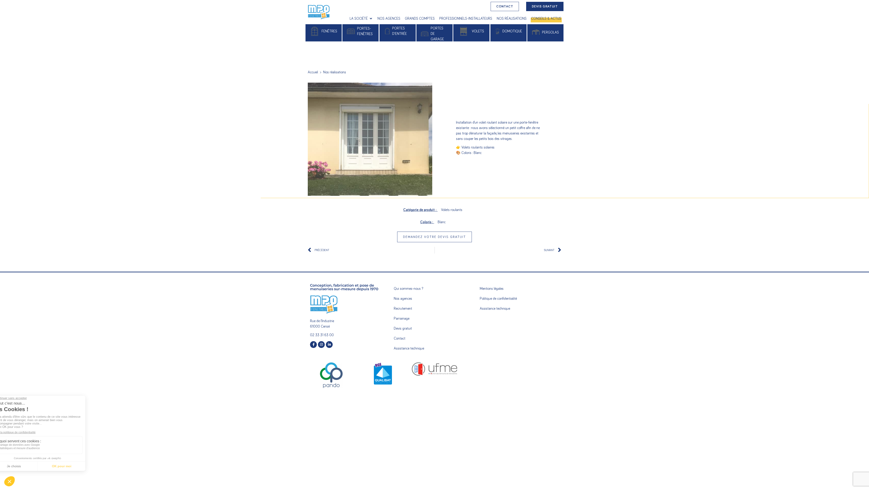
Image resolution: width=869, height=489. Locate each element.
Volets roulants (451, 210)
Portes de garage (437, 33)
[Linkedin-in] (329, 344)
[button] (361, 18)
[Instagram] (321, 344)
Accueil (313, 72)
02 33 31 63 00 (322, 335)
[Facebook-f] (313, 344)
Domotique (512, 31)
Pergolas (550, 32)
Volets (478, 31)
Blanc (442, 222)
